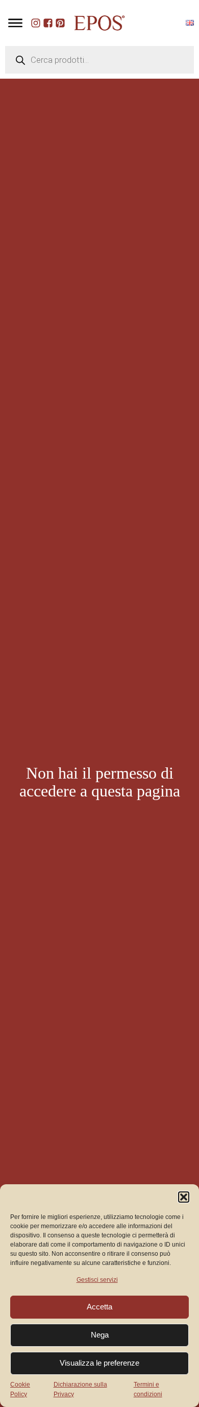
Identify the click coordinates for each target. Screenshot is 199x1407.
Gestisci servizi (97, 1279)
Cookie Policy (20, 1389)
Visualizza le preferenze (99, 1362)
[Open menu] (15, 23)
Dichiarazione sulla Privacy (80, 1389)
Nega (100, 1334)
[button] (184, 1197)
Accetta (99, 1306)
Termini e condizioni (148, 1389)
